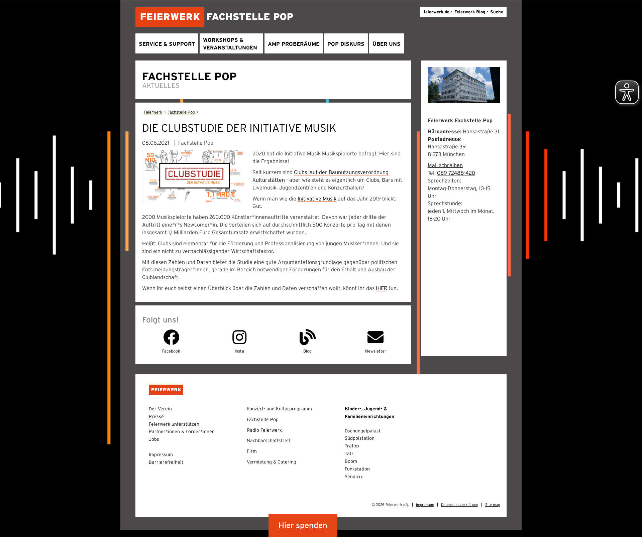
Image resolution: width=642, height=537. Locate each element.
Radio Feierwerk (264, 430)
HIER (381, 288)
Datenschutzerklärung (459, 505)
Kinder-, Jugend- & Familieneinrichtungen (369, 412)
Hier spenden (303, 525)
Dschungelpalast (363, 430)
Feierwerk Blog (469, 11)
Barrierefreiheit (166, 462)
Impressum (161, 454)
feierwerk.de (436, 11)
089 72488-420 (456, 173)
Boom (351, 461)
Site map (492, 505)
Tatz (349, 453)
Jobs (154, 439)
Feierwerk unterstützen (174, 424)
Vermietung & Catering (271, 461)
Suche (496, 11)
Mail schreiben (445, 165)
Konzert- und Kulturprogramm (279, 408)
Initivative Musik (317, 198)
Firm (252, 451)
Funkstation (357, 469)
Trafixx (352, 445)
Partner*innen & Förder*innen (182, 431)
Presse (156, 416)
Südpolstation (359, 438)
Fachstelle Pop (181, 112)
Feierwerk (153, 112)
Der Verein (160, 408)
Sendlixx (354, 476)
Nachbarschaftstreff (269, 440)
